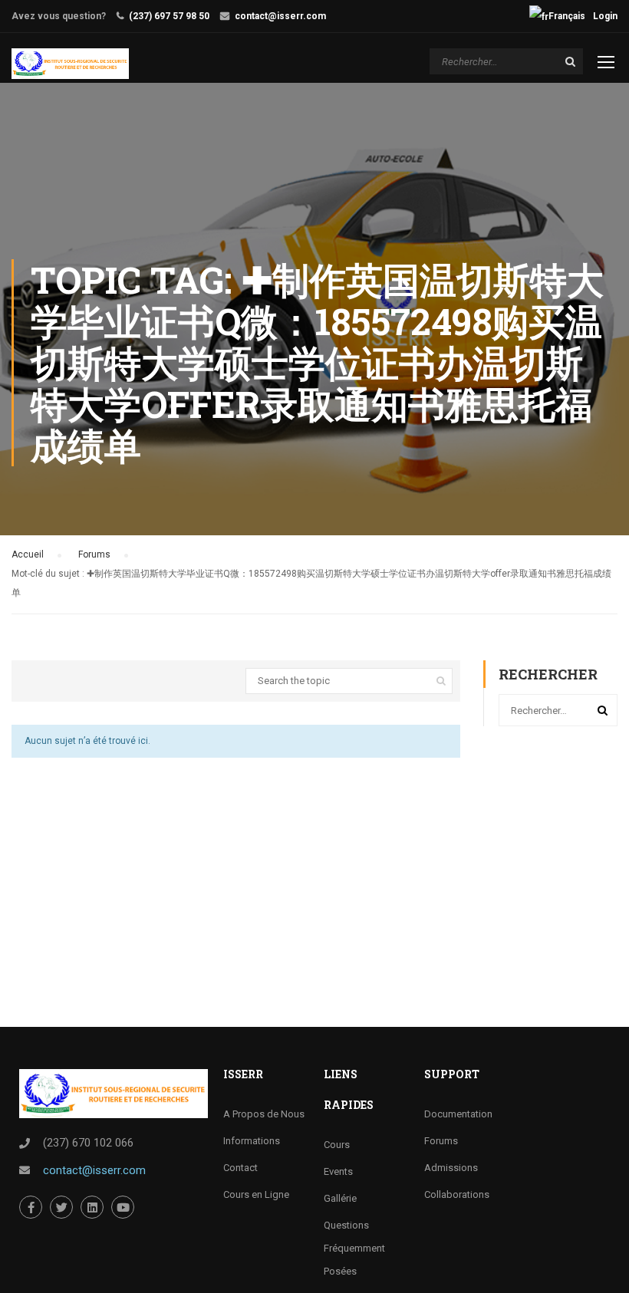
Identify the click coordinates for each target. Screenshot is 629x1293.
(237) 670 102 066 (88, 1143)
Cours (337, 1144)
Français (566, 16)
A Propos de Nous (264, 1114)
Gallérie (340, 1198)
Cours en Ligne (256, 1194)
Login (605, 16)
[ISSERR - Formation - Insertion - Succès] (70, 63)
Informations (251, 1141)
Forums (94, 554)
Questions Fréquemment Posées (354, 1248)
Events (338, 1171)
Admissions (451, 1167)
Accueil (28, 554)
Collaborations (456, 1194)
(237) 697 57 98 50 (169, 16)
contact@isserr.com (280, 16)
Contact (240, 1167)
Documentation (458, 1114)
